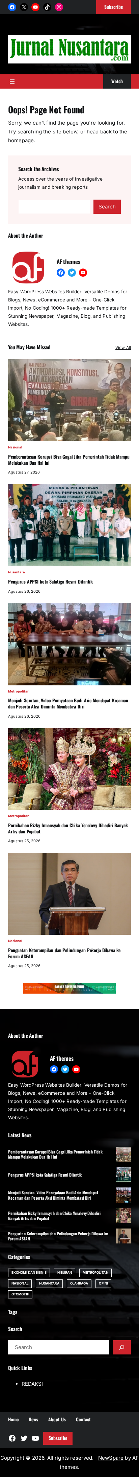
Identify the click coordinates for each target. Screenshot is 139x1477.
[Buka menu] (12, 81)
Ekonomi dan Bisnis (29, 1272)
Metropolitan (18, 691)
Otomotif (20, 1294)
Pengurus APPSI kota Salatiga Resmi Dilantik (50, 582)
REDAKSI (32, 1384)
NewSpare (110, 1458)
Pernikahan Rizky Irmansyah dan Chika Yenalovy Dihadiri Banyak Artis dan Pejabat (68, 828)
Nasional (15, 447)
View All (123, 347)
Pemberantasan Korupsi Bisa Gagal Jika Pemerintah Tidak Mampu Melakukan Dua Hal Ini (69, 460)
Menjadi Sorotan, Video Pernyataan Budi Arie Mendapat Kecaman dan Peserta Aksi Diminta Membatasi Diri (68, 703)
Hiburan (64, 1272)
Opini (103, 1283)
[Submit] (122, 1347)
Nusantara (16, 572)
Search (107, 206)
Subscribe (58, 1438)
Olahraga (79, 1283)
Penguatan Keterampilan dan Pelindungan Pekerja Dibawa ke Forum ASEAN (64, 953)
